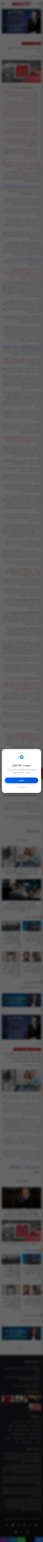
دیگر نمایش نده (21, 787)
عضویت (21, 780)
